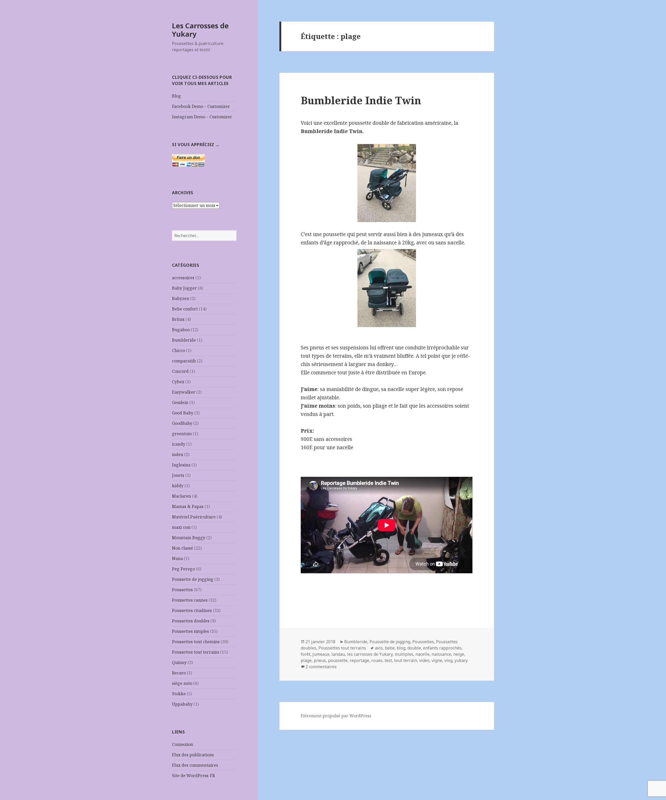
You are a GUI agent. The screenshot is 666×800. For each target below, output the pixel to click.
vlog (448, 660)
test (388, 660)
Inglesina (181, 465)
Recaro (179, 673)
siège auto (182, 683)
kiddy (177, 486)
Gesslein (180, 402)
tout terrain (405, 660)
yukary (461, 660)
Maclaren (181, 496)
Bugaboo (181, 330)
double (414, 648)
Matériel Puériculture (194, 517)
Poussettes (182, 590)
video (424, 660)
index (177, 454)
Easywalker (183, 392)
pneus (320, 660)
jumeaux (320, 654)
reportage (359, 660)
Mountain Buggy (188, 538)
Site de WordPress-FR (193, 775)
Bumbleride (184, 340)
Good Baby (182, 413)
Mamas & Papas (187, 506)
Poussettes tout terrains (195, 652)
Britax (178, 319)
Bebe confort (185, 309)
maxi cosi (181, 527)
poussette (338, 660)
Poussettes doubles (190, 621)
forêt (305, 654)
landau (338, 654)
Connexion (182, 744)
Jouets (178, 475)
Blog (176, 96)
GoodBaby (182, 423)
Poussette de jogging (192, 579)
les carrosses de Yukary (370, 654)
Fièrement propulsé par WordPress (336, 716)
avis (379, 648)
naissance (441, 654)
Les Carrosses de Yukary (200, 30)
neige (458, 654)
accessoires (183, 278)
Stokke (179, 694)
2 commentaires (321, 666)
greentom (182, 434)
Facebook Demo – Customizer (201, 106)
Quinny (179, 662)
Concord (180, 371)
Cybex (178, 382)
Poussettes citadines (192, 610)
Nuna (177, 558)
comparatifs (184, 361)
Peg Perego (183, 569)
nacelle (422, 654)
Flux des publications (193, 755)
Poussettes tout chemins (196, 642)
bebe (390, 648)
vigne (437, 660)
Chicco (178, 350)
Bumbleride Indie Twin (361, 100)
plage (306, 660)
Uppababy (182, 704)
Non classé (182, 548)
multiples (404, 654)
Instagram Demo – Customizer (202, 117)
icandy (178, 444)
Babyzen (180, 298)
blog (401, 648)
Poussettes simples (190, 631)
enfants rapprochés (442, 648)
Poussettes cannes (190, 600)
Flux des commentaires (195, 765)
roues (376, 660)
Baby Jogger (184, 288)
